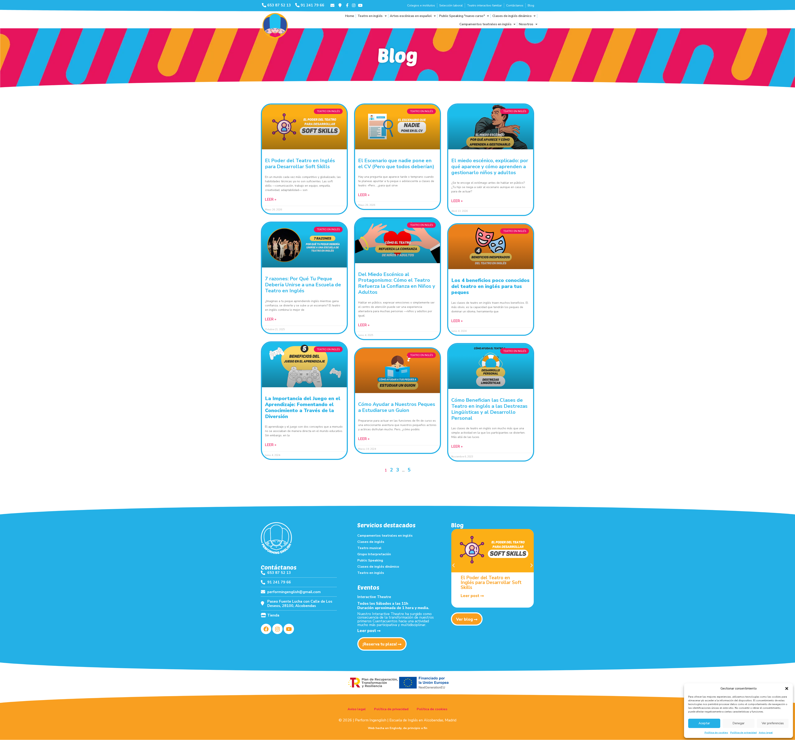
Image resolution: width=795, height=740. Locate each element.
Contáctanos (514, 5)
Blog (531, 5)
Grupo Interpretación (374, 554)
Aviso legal (766, 732)
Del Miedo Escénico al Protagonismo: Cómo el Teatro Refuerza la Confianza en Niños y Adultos (396, 283)
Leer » (270, 199)
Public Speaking (370, 560)
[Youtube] (289, 629)
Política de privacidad (743, 732)
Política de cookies (716, 732)
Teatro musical (369, 548)
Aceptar (704, 723)
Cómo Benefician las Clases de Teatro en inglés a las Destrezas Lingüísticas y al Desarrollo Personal (489, 409)
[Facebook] (266, 629)
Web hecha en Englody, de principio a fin (397, 728)
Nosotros (526, 24)
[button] (787, 688)
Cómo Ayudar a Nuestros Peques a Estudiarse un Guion (396, 407)
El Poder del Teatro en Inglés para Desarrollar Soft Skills (300, 163)
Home (349, 16)
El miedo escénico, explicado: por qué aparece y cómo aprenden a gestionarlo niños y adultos (489, 166)
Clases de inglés (370, 542)
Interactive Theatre (374, 596)
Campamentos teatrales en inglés (485, 24)
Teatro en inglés (370, 16)
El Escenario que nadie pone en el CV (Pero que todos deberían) (396, 163)
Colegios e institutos (421, 5)
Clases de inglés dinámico (512, 16)
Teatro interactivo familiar (484, 5)
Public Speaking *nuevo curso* (462, 16)
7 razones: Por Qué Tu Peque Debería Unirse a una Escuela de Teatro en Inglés (303, 284)
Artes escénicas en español (411, 16)
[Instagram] (277, 629)
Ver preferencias (773, 723)
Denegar (738, 723)
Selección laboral (451, 5)
